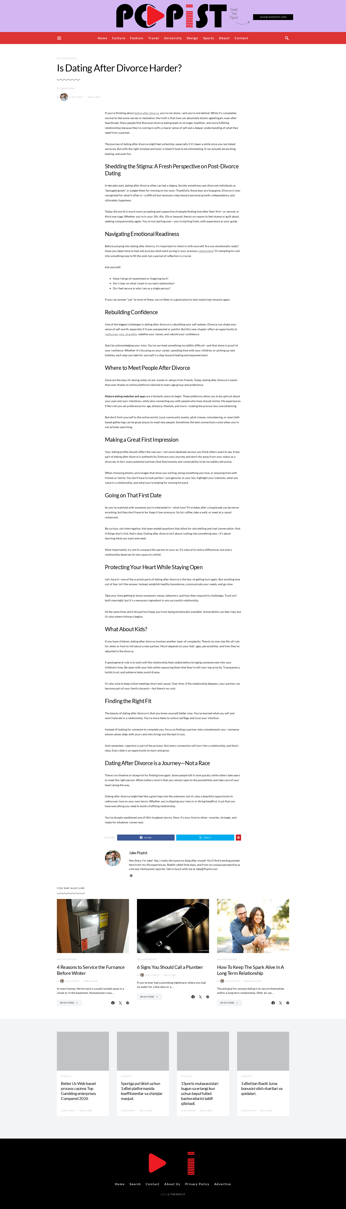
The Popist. (178, 1194)
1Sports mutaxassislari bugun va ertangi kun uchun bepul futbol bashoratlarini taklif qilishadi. (199, 1093)
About (224, 38)
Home (103, 38)
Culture (118, 38)
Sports (208, 38)
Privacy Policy (197, 1184)
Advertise (222, 1184)
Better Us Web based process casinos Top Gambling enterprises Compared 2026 (78, 1091)
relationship (205, 251)
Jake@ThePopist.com (273, 17)
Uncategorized (67, 58)
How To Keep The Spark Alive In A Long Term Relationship (250, 970)
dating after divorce (146, 113)
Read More (67, 1002)
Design (192, 38)
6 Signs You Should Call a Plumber (170, 967)
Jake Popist (76, 97)
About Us (172, 1184)
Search (135, 1184)
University (173, 38)
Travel (153, 38)
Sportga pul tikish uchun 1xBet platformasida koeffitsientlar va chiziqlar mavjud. (142, 1091)
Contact (241, 38)
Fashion (137, 38)
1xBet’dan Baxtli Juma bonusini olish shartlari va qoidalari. (262, 1088)
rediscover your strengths (121, 334)
